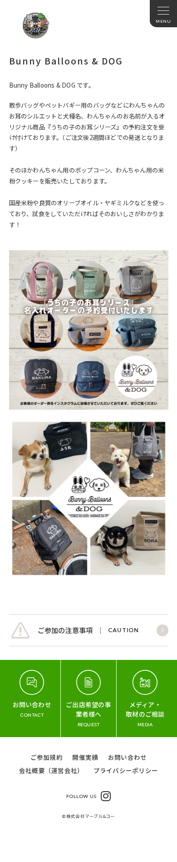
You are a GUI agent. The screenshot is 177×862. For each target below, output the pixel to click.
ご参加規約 (46, 757)
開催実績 (85, 757)
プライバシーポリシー (125, 770)
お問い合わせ (127, 757)
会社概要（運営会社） (51, 770)
